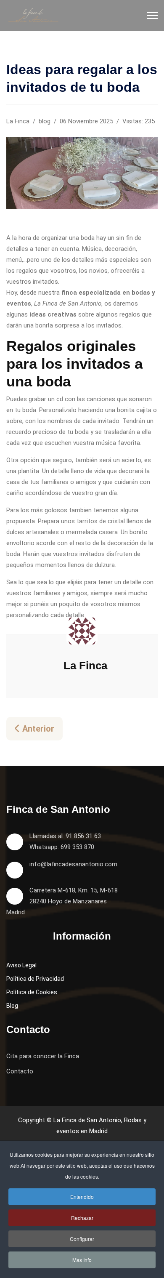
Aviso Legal (21, 965)
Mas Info (82, 1259)
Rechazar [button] (82, 1217)
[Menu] (152, 15)
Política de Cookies (31, 992)
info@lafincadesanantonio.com (73, 864)
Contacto (19, 1071)
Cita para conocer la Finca (42, 1056)
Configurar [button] (82, 1238)
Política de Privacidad (35, 978)
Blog (12, 1005)
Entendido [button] (82, 1196)
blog (44, 121)
